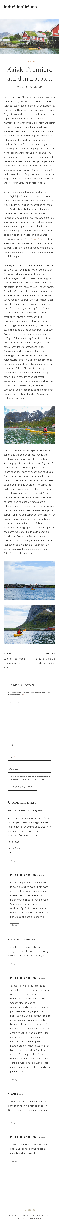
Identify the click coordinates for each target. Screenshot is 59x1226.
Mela (24, 87)
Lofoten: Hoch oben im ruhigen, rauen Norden (14, 661)
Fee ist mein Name (19, 940)
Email (12, 757)
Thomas (13, 1094)
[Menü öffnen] (52, 6)
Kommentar (15, 702)
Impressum (22, 1219)
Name (12, 745)
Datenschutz (36, 1219)
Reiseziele (29, 62)
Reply (12, 861)
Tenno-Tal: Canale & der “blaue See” (45, 658)
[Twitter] (25, 1210)
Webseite (13, 769)
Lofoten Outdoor (37, 239)
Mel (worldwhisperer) (22, 811)
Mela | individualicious (25, 875)
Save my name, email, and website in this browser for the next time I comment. (30, 778)
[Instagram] (29, 1210)
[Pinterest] (34, 1210)
